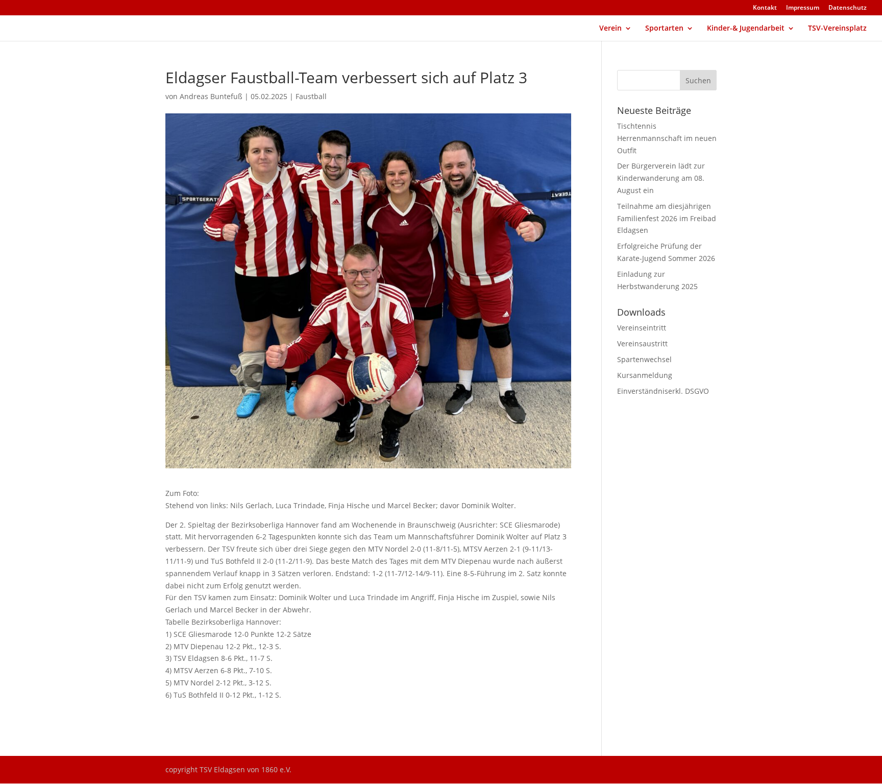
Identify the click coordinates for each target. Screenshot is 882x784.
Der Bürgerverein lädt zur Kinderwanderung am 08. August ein (661, 178)
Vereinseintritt (641, 327)
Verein (610, 29)
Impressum (802, 8)
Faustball (311, 96)
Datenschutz (847, 8)
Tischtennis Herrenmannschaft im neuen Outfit (667, 138)
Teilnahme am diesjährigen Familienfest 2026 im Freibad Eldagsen (666, 218)
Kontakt (765, 8)
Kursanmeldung (644, 375)
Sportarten (664, 29)
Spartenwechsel (644, 359)
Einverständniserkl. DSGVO (663, 391)
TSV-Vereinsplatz (837, 29)
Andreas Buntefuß (211, 96)
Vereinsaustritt (642, 343)
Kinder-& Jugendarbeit (746, 29)
